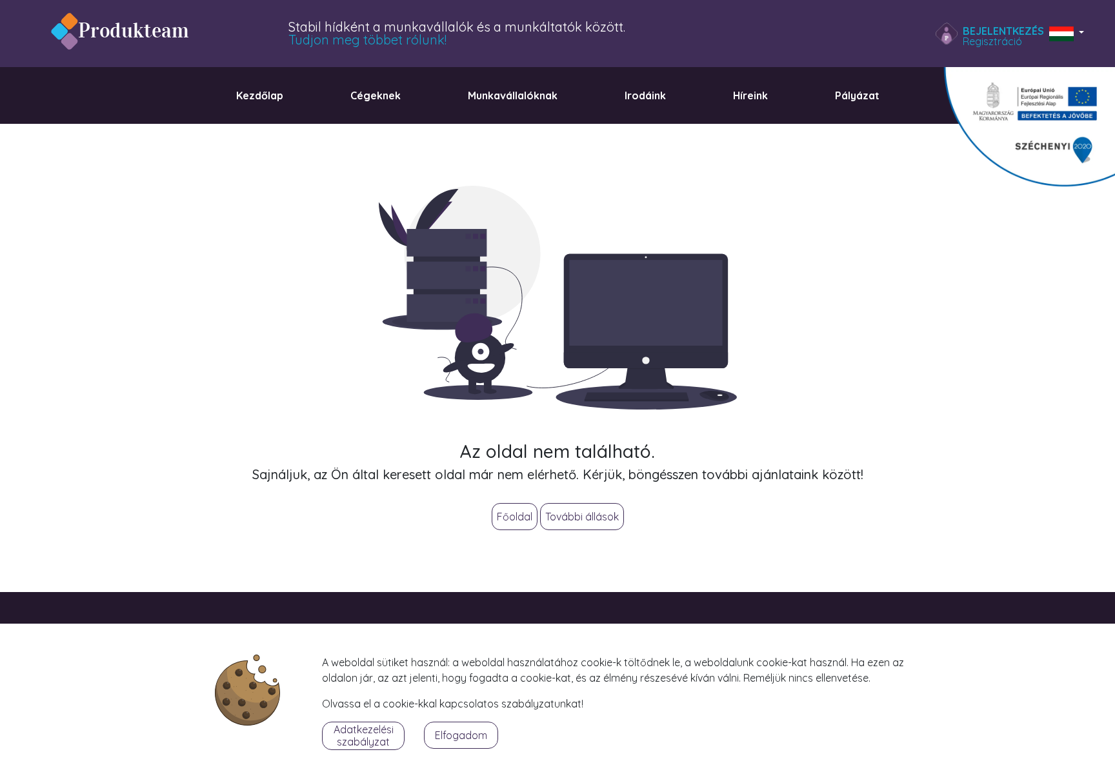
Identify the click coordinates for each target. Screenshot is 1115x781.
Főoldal (514, 516)
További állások (582, 516)
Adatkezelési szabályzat (364, 735)
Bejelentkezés (1003, 31)
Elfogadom (461, 735)
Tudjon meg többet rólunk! (367, 40)
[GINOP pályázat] (1021, 131)
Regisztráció (992, 41)
